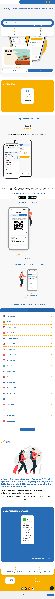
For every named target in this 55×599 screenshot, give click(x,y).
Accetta (50, 594)
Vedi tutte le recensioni (46, 558)
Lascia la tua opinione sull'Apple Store (27, 106)
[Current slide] (25, 258)
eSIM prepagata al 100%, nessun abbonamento (42, 25)
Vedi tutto (27, 429)
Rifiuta (42, 594)
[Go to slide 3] (29, 258)
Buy (40, 70)
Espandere (28, 499)
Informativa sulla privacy (14, 595)
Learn (14, 70)
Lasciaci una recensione (36, 558)
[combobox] (27, 23)
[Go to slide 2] (27, 258)
